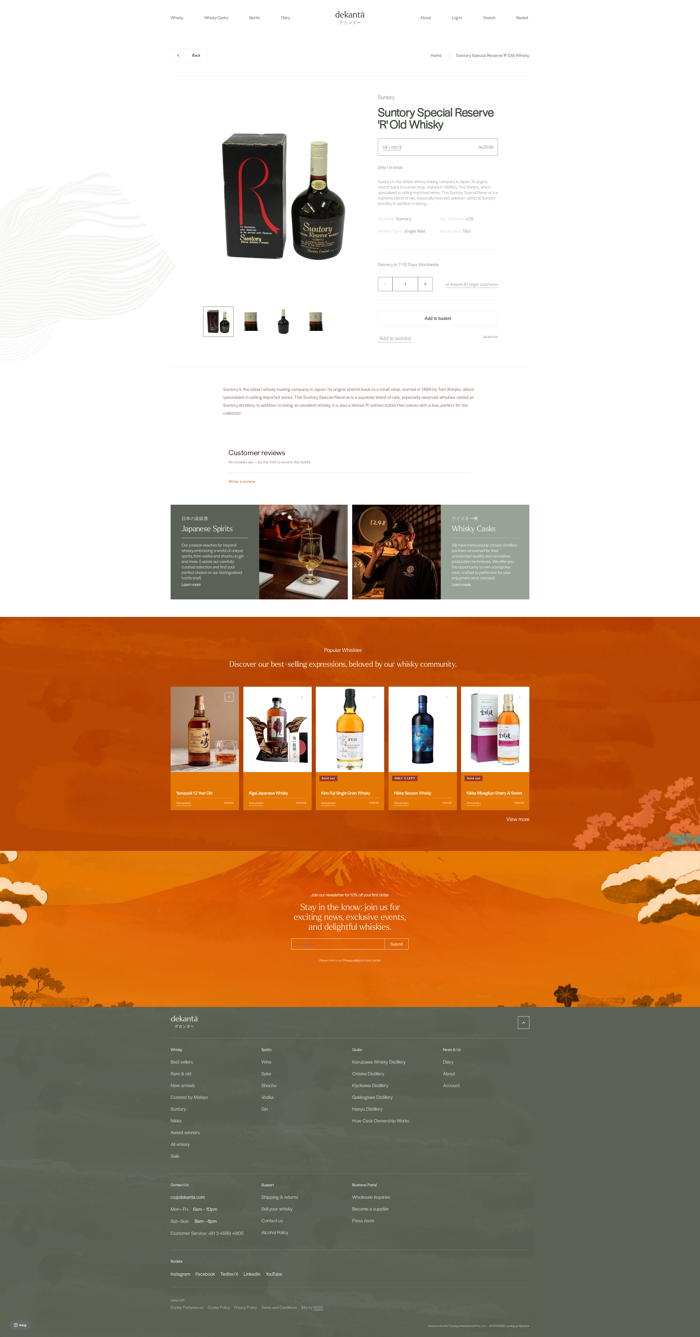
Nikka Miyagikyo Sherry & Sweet (494, 793)
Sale (175, 1156)
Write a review (242, 481)
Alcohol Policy (274, 1232)
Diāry (448, 1062)
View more (517, 819)
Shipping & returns (279, 1197)
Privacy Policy (245, 1307)
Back (196, 55)
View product (183, 803)
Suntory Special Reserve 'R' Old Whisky (492, 55)
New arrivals (183, 1085)
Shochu (268, 1085)
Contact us (272, 1220)
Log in (457, 17)
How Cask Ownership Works (380, 1120)
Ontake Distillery (368, 1073)
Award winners (185, 1132)
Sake (266, 1073)
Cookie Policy (219, 1307)
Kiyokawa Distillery (370, 1085)
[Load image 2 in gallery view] (251, 322)
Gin (264, 1109)
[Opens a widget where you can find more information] (20, 1325)
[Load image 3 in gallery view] (283, 322)
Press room (363, 1220)
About (449, 1073)
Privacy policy (352, 960)
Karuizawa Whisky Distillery (379, 1062)
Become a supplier (370, 1209)
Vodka (267, 1097)
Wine (266, 1062)
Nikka (176, 1120)
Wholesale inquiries (371, 1197)
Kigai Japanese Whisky (268, 793)
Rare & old (181, 1073)
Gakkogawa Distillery (372, 1097)
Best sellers (182, 1062)
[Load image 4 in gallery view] (316, 322)
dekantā (176, 1300)
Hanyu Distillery (367, 1109)
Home (436, 55)
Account (451, 1085)
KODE (318, 1307)
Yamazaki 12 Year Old (194, 793)
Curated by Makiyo (189, 1097)
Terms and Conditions (279, 1307)
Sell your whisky (277, 1209)
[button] (177, 17)
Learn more (191, 584)
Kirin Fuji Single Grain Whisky (345, 793)
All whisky (180, 1144)
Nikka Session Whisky (412, 793)
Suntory (178, 1109)
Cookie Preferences (187, 1307)
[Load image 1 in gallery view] (218, 322)
